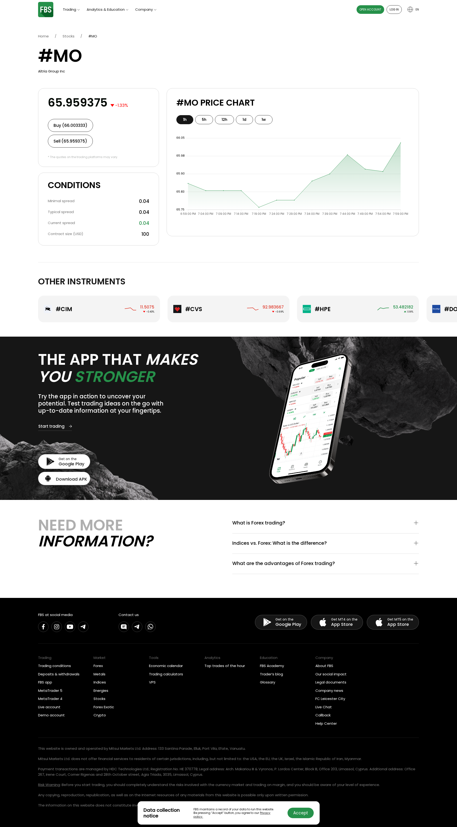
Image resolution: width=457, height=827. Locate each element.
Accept (300, 813)
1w (264, 119)
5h (204, 119)
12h (224, 119)
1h (185, 119)
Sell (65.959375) (70, 141)
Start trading (51, 426)
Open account (370, 9)
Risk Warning (49, 784)
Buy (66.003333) (70, 125)
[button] (325, 523)
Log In (394, 9)
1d (244, 119)
